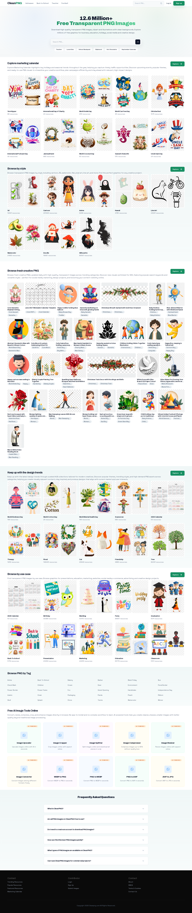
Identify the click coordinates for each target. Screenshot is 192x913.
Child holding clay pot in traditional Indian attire (147, 416)
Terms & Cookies (134, 888)
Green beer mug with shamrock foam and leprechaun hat (124, 416)
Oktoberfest (156, 111)
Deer (99, 685)
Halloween (29, 3)
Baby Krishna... (147, 418)
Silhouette (83, 253)
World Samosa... (164, 418)
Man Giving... (79, 351)
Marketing (83, 658)
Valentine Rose (14, 418)
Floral (45, 559)
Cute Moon (46, 347)
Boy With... (61, 351)
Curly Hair (152, 351)
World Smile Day (85, 111)
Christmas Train (106, 384)
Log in (168, 3)
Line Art (154, 210)
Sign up (179, 3)
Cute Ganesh (13, 312)
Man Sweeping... (64, 418)
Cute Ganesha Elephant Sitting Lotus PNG (13, 309)
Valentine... (67, 384)
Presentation (48, 658)
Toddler (61, 315)
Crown (70, 685)
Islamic (9, 695)
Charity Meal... (80, 347)
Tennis (100, 700)
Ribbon (160, 695)
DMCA (130, 885)
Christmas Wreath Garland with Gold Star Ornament (121, 308)
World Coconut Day (86, 154)
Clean (14, 3)
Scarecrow (119, 517)
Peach (130, 695)
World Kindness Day (15, 517)
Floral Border (162, 685)
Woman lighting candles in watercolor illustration (37, 416)
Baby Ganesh (86, 312)
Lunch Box (70, 49)
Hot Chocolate (112, 49)
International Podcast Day (17, 154)
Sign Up (71, 885)
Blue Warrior (172, 315)
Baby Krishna (155, 315)
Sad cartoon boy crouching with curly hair (107, 416)
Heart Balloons (68, 387)
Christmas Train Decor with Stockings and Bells (105, 379)
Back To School (13, 658)
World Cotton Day (50, 517)
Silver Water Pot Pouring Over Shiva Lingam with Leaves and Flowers (171, 381)
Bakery (70, 680)
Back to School (43, 3)
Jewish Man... (13, 454)
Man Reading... (14, 457)
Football (64, 3)
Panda (100, 695)
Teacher (55, 3)
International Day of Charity (53, 111)
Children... (138, 347)
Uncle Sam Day (156, 154)
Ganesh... (101, 347)
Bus (159, 680)
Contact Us (132, 892)
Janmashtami (48, 154)
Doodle (46, 253)
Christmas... (107, 312)
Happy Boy (170, 351)
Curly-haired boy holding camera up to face (64, 345)
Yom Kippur (11, 111)
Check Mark (11, 685)
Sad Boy (104, 421)
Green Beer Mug (123, 421)
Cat (80, 559)
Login (70, 882)
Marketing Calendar (14, 892)
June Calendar (44, 312)
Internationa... (126, 347)
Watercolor (11, 253)
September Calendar (129, 49)
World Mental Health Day (88, 517)
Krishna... (153, 312)
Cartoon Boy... (171, 347)
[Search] (161, 3)
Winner (160, 700)
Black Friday (132, 680)
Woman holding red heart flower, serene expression (90, 416)
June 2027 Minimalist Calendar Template (40, 308)
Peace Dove (142, 384)
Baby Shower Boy (65, 312)
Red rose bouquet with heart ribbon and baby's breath (16, 416)
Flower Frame (42, 690)
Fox (69, 690)
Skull (9, 700)
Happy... (26, 384)
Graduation (155, 616)
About (130, 882)
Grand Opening (103, 690)
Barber (100, 680)
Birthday (46, 616)
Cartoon (46, 210)
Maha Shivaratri (167, 384)
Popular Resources (14, 885)
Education (119, 658)
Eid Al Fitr (35, 347)
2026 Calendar (156, 517)
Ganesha (84, 315)
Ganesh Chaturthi (122, 154)
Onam (40, 695)
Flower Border (12, 690)
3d (8, 210)
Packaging (71, 695)
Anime (81, 210)
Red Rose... (13, 421)
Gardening (36, 384)
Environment (132, 685)
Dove (152, 384)
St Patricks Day (123, 418)
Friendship (119, 559)
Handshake (132, 690)
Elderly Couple (49, 384)
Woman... (34, 421)
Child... (144, 421)
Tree (152, 559)
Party (117, 616)
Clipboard (98, 49)
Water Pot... (166, 387)
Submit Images (73, 888)
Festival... (177, 418)
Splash (40, 700)
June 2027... (30, 312)
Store (70, 700)
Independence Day (165, 690)
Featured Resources (15, 888)
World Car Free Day (122, 111)
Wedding (82, 616)
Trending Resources (15, 882)
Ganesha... (12, 315)
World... (52, 418)
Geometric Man (14, 351)
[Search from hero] (137, 41)
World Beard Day (14, 347)
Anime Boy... (61, 347)
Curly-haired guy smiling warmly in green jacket (153, 345)
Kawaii (117, 210)
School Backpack (84, 49)
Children (41, 685)
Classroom (155, 658)
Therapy (10, 559)
